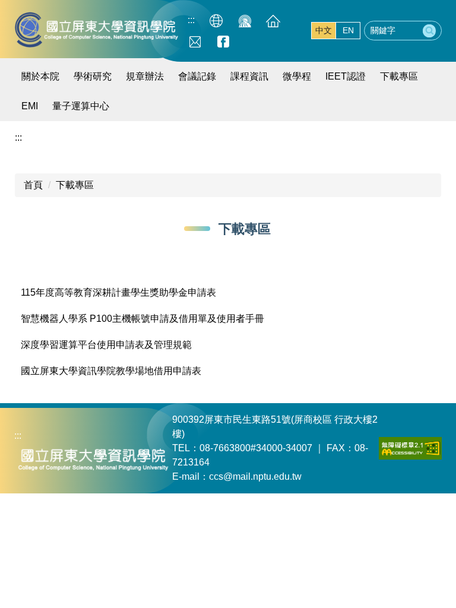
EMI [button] (29, 106)
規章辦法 (145, 76)
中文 (323, 30)
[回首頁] (273, 21)
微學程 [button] (297, 76)
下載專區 (399, 76)
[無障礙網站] (410, 447)
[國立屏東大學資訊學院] (97, 30)
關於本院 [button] (40, 76)
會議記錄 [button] (197, 76)
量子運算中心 (80, 106)
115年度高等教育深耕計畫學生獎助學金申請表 (118, 292)
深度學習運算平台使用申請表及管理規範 (106, 345)
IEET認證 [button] (345, 76)
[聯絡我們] (194, 41)
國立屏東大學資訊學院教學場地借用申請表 (111, 371)
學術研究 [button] (93, 76)
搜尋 (429, 31)
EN (348, 30)
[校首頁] (244, 21)
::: (191, 20)
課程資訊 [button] (249, 76)
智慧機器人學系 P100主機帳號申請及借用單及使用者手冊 (142, 319)
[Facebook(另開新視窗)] (223, 41)
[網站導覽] (216, 21)
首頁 (33, 185)
